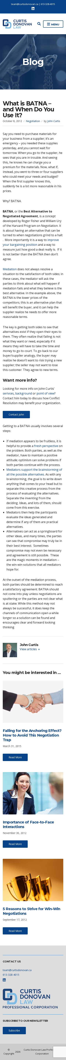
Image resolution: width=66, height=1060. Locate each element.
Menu (54, 24)
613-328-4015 (48, 4)
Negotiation (33, 121)
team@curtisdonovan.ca (24, 4)
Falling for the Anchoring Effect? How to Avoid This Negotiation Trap (32, 735)
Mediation (10, 269)
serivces (8, 393)
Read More (15, 757)
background (23, 393)
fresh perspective (46, 446)
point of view (45, 393)
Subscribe (14, 1030)
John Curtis (53, 121)
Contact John (16, 414)
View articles (29, 649)
